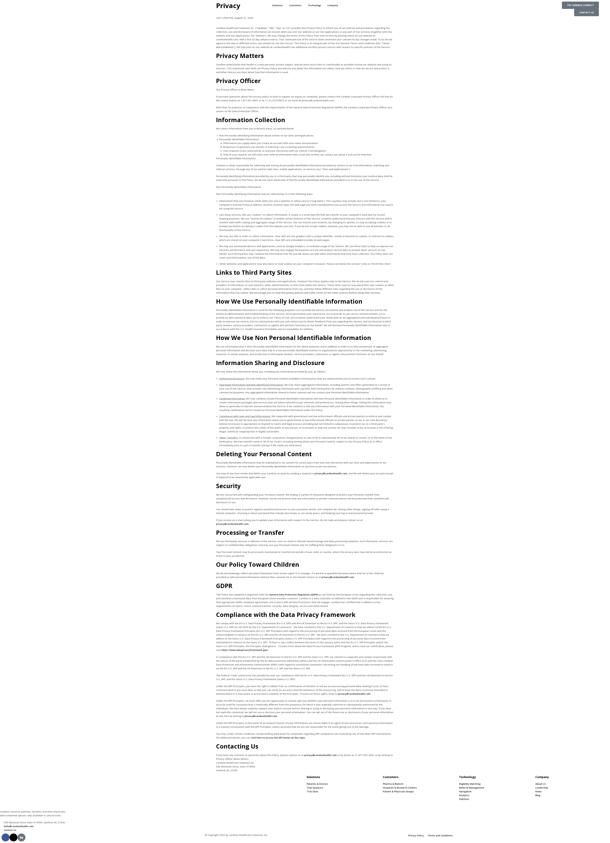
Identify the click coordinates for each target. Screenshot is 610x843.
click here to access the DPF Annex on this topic (278, 737)
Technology (314, 5)
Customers (295, 5)
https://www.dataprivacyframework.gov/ (244, 650)
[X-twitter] (13, 837)
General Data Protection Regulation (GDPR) (293, 594)
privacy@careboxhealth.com (331, 473)
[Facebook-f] (6, 837)
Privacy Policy (416, 835)
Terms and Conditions (440, 835)
